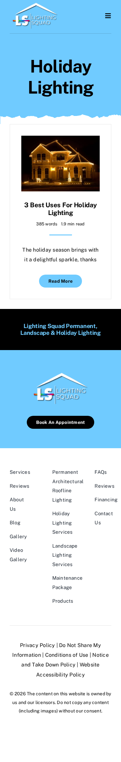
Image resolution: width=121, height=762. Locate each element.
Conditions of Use (66, 655)
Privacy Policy (37, 645)
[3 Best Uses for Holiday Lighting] (60, 140)
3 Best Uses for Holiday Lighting (60, 209)
